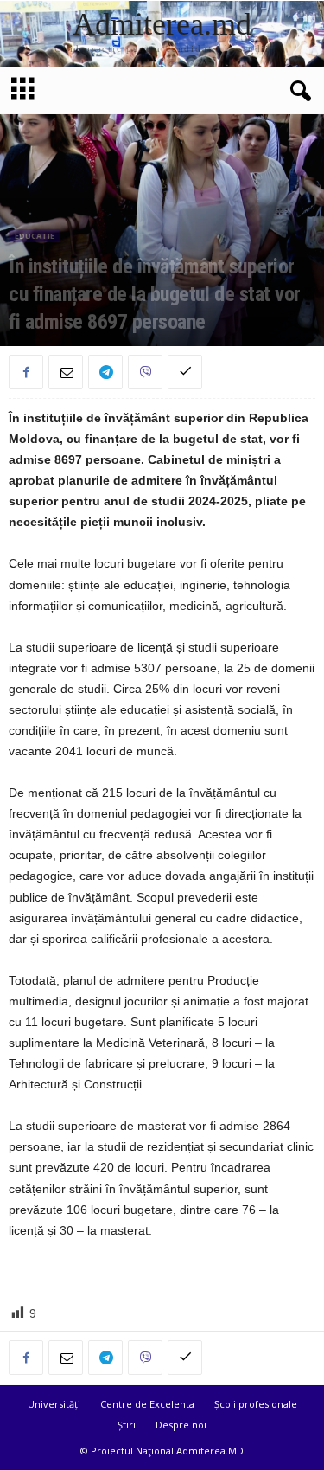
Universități (54, 1403)
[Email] (65, 372)
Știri (127, 1424)
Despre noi (181, 1424)
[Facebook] (26, 372)
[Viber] (145, 372)
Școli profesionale (255, 1403)
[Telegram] (105, 372)
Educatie (34, 235)
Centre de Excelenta (147, 1403)
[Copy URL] (185, 372)
